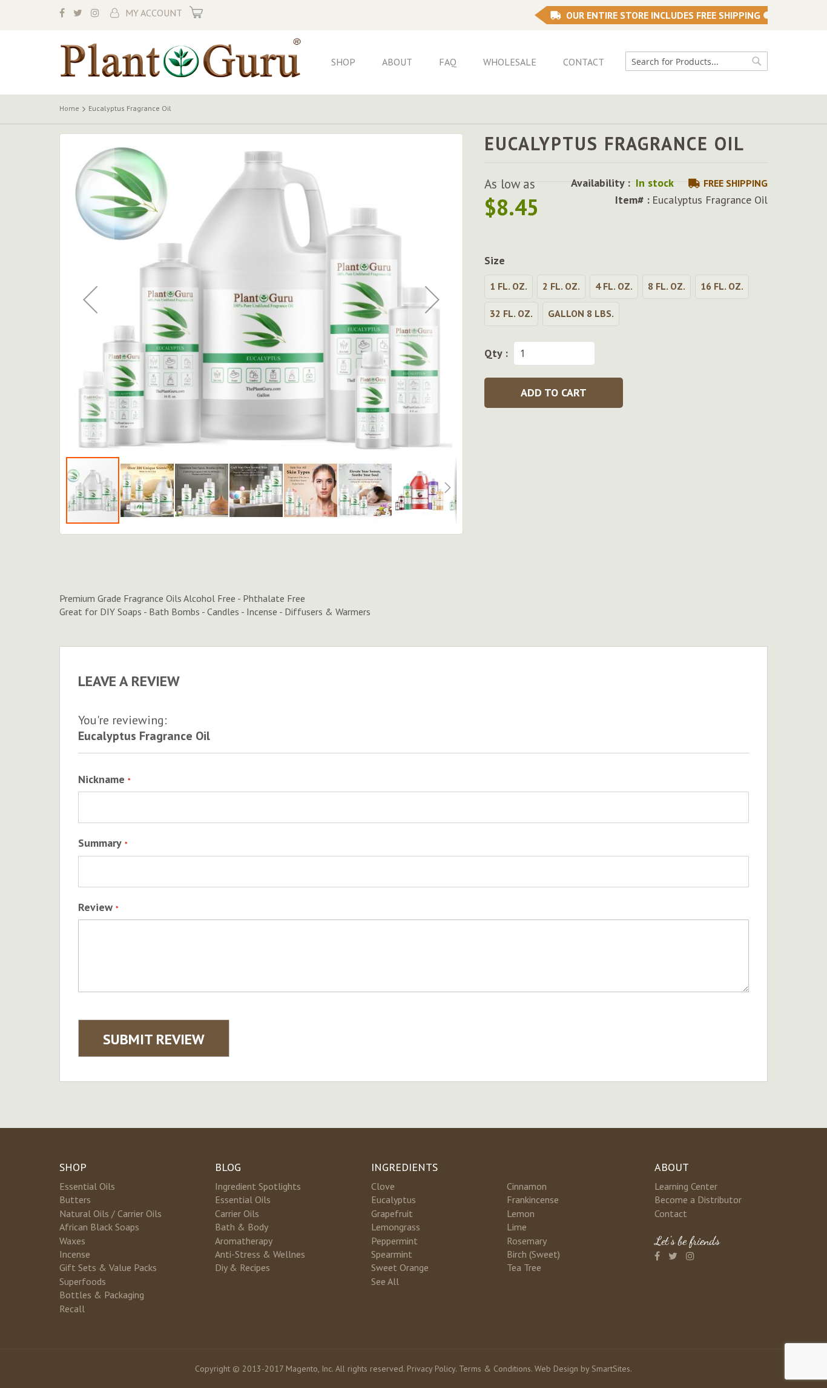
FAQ (447, 62)
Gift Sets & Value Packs (108, 1267)
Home (69, 108)
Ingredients (404, 1167)
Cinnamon (527, 1186)
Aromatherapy (243, 1241)
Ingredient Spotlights (258, 1186)
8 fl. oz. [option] (666, 286)
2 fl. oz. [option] (561, 286)
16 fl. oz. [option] (721, 286)
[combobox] (696, 61)
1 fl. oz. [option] (508, 286)
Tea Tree (524, 1267)
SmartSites (610, 1368)
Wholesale (509, 62)
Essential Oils (87, 1186)
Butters (75, 1199)
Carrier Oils (237, 1213)
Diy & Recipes (242, 1267)
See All (385, 1281)
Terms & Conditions (495, 1368)
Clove (383, 1186)
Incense (74, 1254)
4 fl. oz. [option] (614, 286)
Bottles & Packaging (101, 1295)
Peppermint (394, 1241)
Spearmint (391, 1254)
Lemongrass (395, 1227)
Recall (72, 1309)
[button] (90, 299)
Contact (583, 62)
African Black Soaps (99, 1227)
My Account (153, 13)
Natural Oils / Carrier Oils (110, 1213)
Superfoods (82, 1281)
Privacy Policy (431, 1368)
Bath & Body (241, 1227)
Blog (228, 1167)
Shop (343, 62)
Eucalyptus (393, 1199)
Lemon (521, 1213)
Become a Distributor (698, 1199)
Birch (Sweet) (533, 1254)
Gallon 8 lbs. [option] (581, 313)
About (397, 62)
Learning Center (685, 1186)
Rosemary (527, 1241)
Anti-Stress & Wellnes (260, 1254)
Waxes (72, 1241)
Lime (517, 1227)
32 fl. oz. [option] (511, 313)
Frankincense (533, 1199)
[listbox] (626, 302)
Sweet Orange (400, 1267)
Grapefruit (392, 1213)
